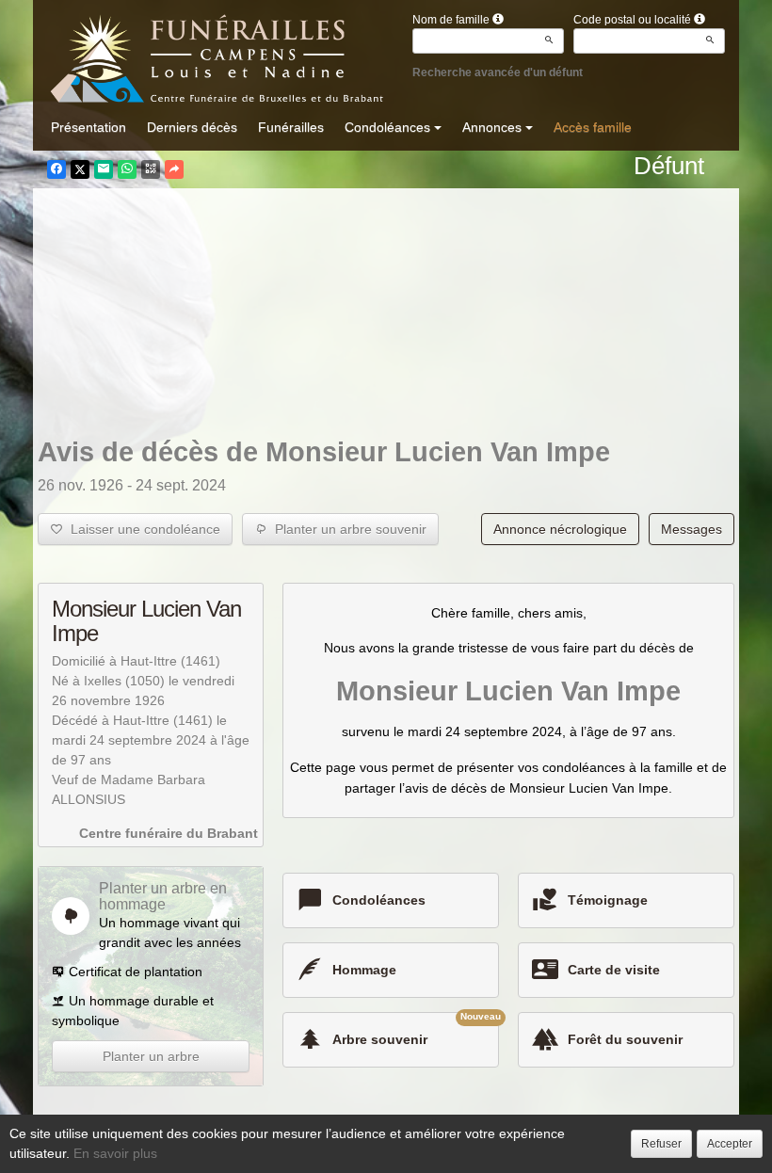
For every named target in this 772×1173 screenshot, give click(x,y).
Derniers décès (192, 127)
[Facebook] (56, 169)
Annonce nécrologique (560, 529)
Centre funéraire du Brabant (168, 833)
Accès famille (593, 127)
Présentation (88, 127)
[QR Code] (150, 169)
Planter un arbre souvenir (346, 529)
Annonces (492, 127)
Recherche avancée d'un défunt (497, 72)
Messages (691, 529)
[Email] (103, 169)
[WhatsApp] (127, 169)
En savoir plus (115, 1153)
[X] (80, 169)
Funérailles (291, 127)
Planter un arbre (151, 1056)
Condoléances (387, 127)
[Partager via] (174, 169)
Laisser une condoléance (141, 529)
